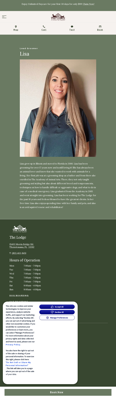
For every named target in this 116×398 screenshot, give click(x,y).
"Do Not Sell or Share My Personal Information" (18, 364)
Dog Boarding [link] (19, 296)
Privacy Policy (13, 344)
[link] (58, 17)
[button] (4, 17)
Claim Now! (88, 4)
